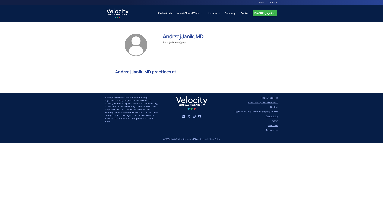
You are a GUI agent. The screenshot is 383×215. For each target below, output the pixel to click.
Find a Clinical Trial (269, 97)
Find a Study (165, 13)
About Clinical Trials (188, 13)
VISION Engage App (264, 13)
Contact (245, 13)
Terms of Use (272, 130)
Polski (261, 2)
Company (230, 13)
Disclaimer (273, 125)
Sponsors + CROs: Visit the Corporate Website (256, 111)
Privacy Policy (214, 139)
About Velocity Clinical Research (263, 102)
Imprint (275, 120)
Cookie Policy (272, 116)
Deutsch (273, 2)
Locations (213, 13)
